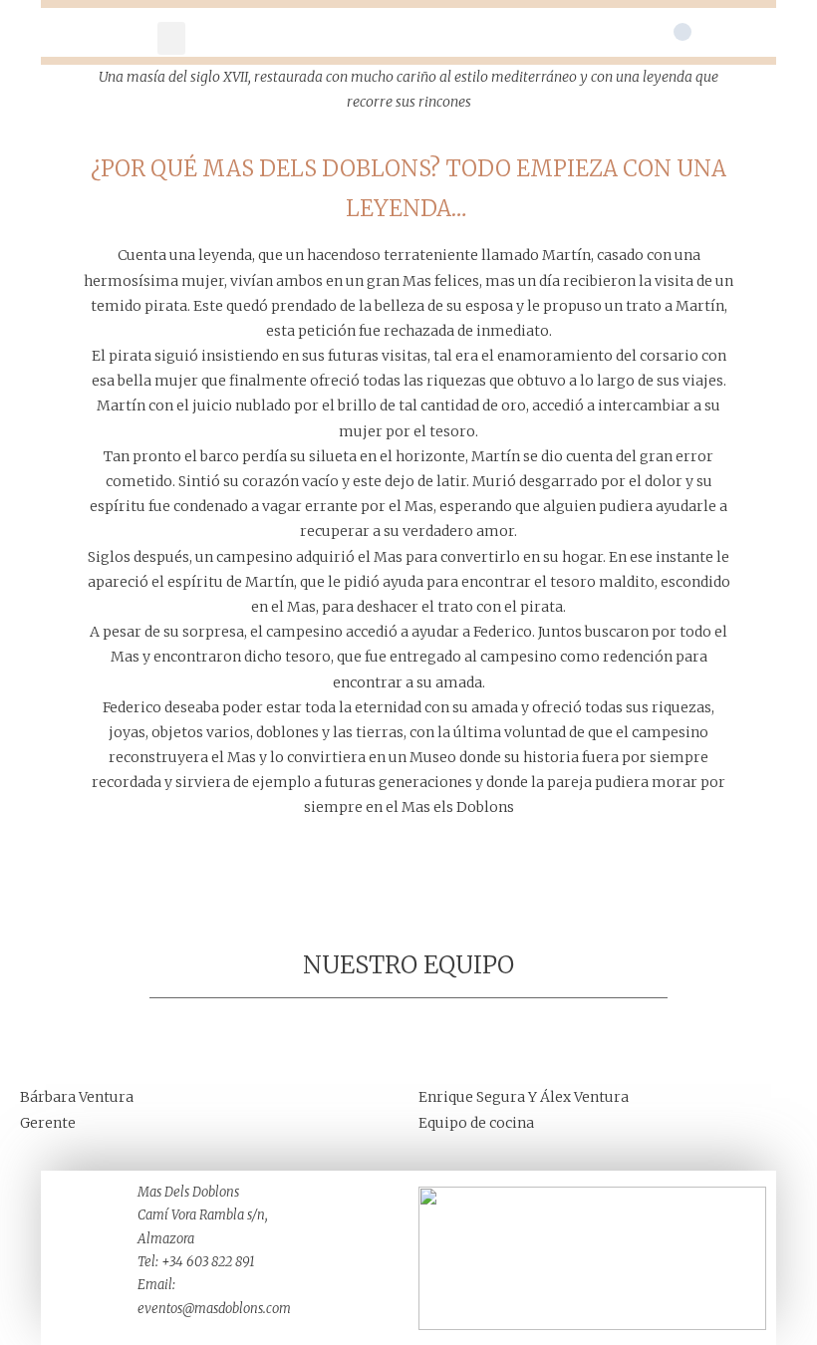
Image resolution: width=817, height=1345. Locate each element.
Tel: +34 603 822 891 (196, 1261)
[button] (171, 38)
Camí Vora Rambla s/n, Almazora (202, 1226)
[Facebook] (682, 32)
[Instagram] (716, 32)
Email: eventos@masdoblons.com (214, 1296)
